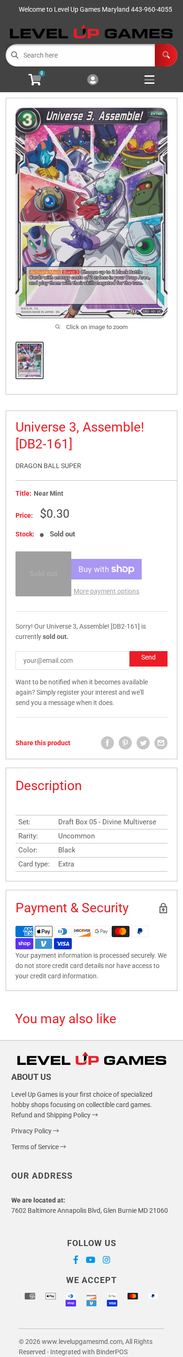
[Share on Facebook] (107, 742)
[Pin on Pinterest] (125, 742)
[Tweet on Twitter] (143, 742)
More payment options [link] (106, 591)
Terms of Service (35, 1147)
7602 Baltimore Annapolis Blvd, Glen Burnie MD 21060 (89, 1210)
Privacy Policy (32, 1131)
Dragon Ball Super (48, 465)
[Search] (166, 55)
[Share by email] (161, 742)
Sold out (43, 573)
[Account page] (92, 80)
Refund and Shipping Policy (51, 1115)
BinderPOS (112, 1352)
